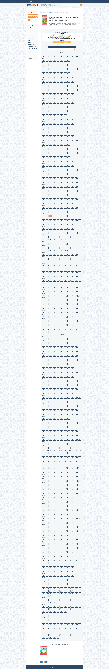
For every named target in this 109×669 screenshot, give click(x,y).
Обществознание (33, 48)
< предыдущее (57, 42)
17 (61, 239)
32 (76, 593)
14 (50, 239)
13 (47, 239)
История (31, 40)
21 (76, 450)
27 (58, 593)
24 (47, 453)
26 (54, 453)
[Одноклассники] (44, 662)
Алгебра (30, 27)
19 (68, 250)
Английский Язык (33, 29)
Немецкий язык (32, 46)
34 (43, 595)
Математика (31, 44)
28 (61, 453)
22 (80, 450)
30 (68, 453)
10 (36, 17)
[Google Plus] (47, 662)
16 (58, 450)
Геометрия (31, 36)
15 (54, 239)
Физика (30, 56)
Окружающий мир (32, 51)
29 (65, 453)
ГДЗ (40, 12)
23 (43, 453)
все (30, 19)
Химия (30, 58)
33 (80, 593)
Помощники (31, 1)
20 (72, 450)
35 (47, 595)
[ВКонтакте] (41, 662)
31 (72, 453)
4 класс (43, 12)
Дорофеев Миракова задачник (54, 12)
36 (50, 595)
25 (50, 453)
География (31, 34)
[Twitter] (42, 662)
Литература (31, 42)
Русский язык (32, 54)
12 (43, 239)
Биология (31, 31)
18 (65, 239)
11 (28, 19)
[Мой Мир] (46, 662)
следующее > (66, 42)
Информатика (32, 38)
